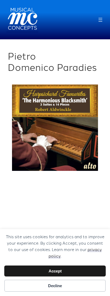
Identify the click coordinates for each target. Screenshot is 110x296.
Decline (55, 285)
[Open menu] (100, 20)
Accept (55, 271)
